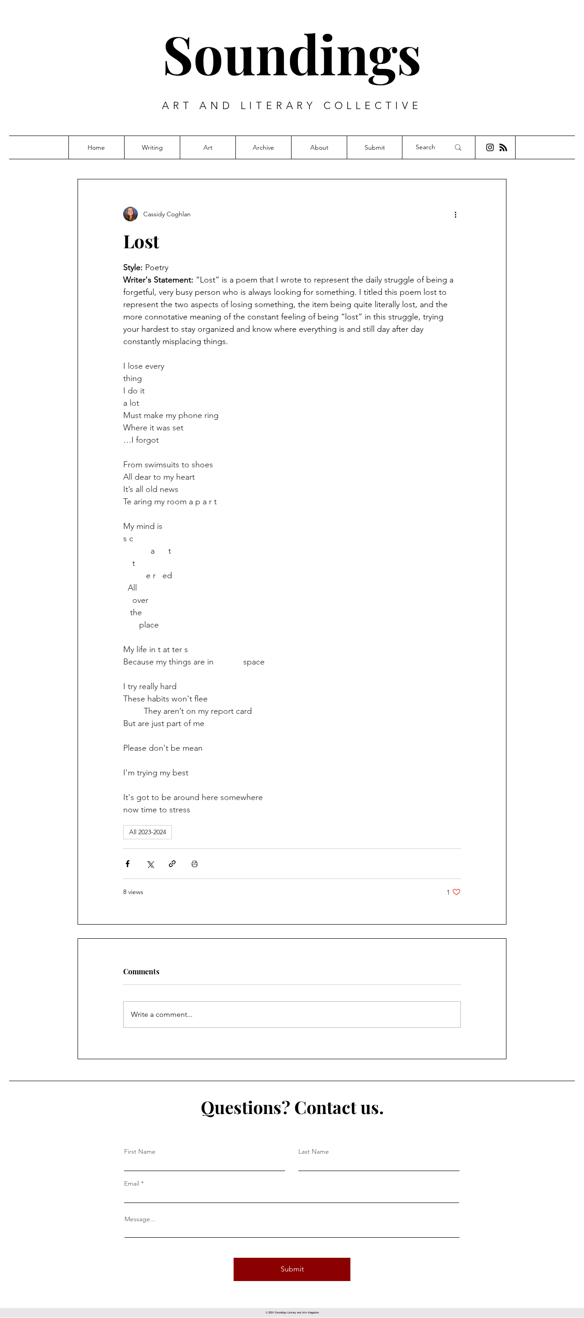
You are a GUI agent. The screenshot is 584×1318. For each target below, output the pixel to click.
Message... (140, 1219)
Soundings (292, 53)
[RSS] (503, 147)
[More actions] (455, 214)
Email (131, 1183)
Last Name (313, 1151)
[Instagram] (490, 147)
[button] (152, 147)
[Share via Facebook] (127, 863)
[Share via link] (172, 863)
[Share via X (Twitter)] (150, 863)
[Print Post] (194, 863)
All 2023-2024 (147, 832)
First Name (140, 1151)
